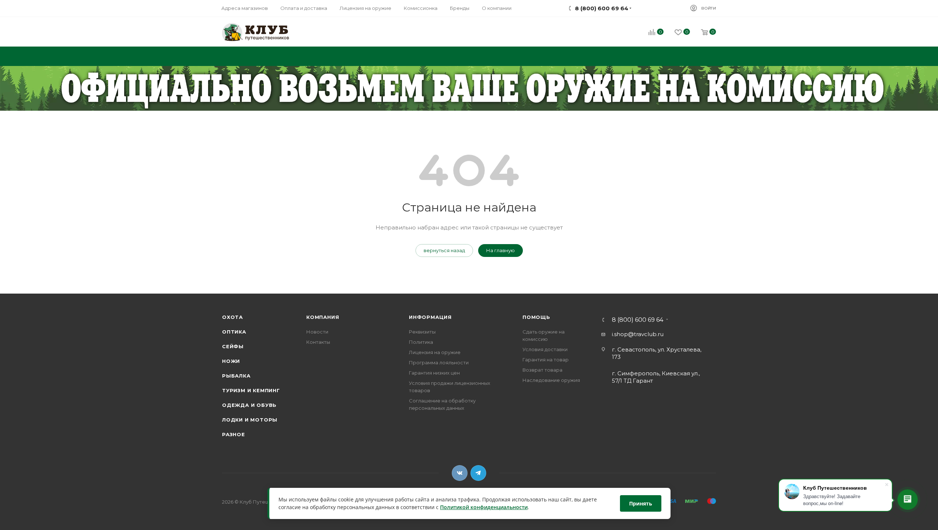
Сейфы (233, 346)
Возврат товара (542, 370)
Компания (322, 317)
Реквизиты (422, 332)
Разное (233, 434)
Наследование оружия (551, 380)
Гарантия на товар (545, 359)
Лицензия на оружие (435, 352)
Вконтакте (460, 473)
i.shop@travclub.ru (638, 334)
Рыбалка (236, 376)
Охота (232, 317)
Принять (640, 503)
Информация (430, 317)
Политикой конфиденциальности (484, 507)
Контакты (318, 342)
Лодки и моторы (249, 420)
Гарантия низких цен (434, 373)
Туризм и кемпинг (251, 390)
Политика (421, 342)
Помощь (536, 317)
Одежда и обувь (249, 405)
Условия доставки (545, 349)
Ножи (231, 361)
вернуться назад (444, 250)
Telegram (478, 473)
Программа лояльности (439, 362)
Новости (317, 332)
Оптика (234, 332)
